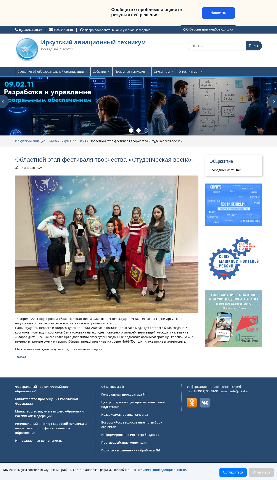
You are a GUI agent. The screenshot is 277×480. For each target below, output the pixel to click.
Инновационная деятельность (38, 440)
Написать (218, 13)
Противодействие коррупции (124, 442)
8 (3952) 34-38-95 (206, 391)
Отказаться (261, 472)
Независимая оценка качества (124, 414)
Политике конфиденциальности (161, 470)
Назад (21, 357)
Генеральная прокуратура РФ (124, 394)
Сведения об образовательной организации (51, 71)
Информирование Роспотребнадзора (130, 435)
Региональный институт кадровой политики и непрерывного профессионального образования (51, 428)
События (99, 71)
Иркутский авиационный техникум (93, 42)
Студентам (162, 71)
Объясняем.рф (112, 387)
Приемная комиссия (130, 71)
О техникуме (188, 71)
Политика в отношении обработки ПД (130, 450)
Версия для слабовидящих (210, 29)
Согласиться (233, 472)
